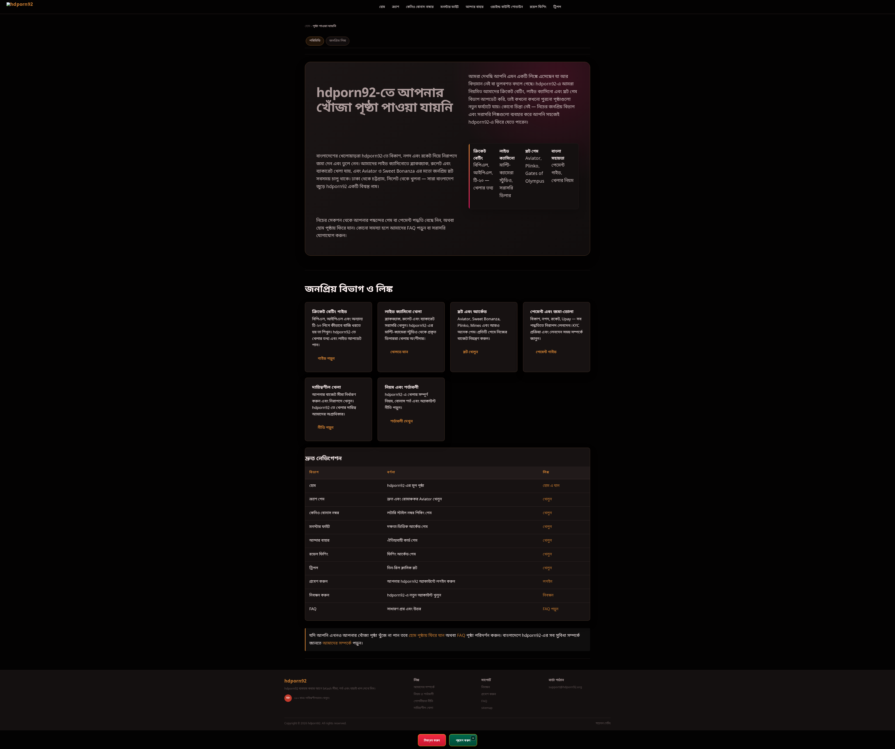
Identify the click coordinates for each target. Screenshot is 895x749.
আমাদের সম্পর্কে (337, 643)
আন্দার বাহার (474, 7)
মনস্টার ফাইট (450, 7)
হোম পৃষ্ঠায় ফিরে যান (426, 635)
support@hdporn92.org (565, 687)
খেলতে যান (399, 352)
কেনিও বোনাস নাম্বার (420, 7)
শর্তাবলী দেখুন (401, 421)
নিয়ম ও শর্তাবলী (424, 694)
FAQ (461, 635)
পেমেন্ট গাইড (546, 352)
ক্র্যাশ (395, 7)
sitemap (486, 708)
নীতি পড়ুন (326, 427)
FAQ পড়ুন (550, 609)
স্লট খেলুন (470, 352)
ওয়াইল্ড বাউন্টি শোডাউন (506, 7)
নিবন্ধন (548, 595)
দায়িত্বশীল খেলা (423, 708)
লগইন (547, 581)
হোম (382, 7)
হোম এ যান (551, 485)
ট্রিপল (557, 7)
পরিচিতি (314, 41)
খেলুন (547, 499)
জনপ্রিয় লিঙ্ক (337, 41)
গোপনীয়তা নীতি (423, 701)
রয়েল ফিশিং (538, 7)
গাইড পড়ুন (326, 358)
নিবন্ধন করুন (432, 740)
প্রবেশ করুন (488, 694)
